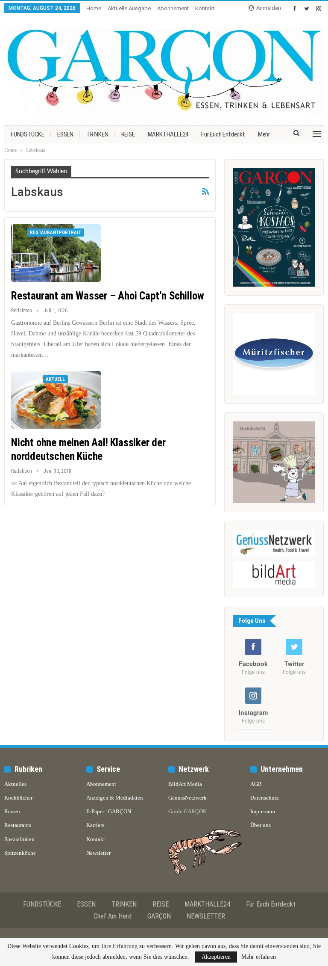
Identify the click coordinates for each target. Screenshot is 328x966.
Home (93, 8)
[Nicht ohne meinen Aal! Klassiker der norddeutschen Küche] (56, 399)
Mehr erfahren (258, 957)
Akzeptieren (216, 957)
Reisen (12, 811)
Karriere (95, 825)
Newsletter (98, 853)
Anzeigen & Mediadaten (114, 797)
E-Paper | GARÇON (108, 811)
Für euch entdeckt (223, 134)
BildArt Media (185, 784)
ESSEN (65, 134)
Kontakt (204, 8)
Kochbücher (18, 797)
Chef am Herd (113, 916)
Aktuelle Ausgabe (129, 8)
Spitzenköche (20, 853)
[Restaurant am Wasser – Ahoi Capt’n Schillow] (56, 253)
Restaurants (17, 825)
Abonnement (173, 8)
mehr (264, 134)
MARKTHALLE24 (168, 134)
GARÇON (159, 916)
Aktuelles (15, 784)
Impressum (262, 811)
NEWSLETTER (206, 916)
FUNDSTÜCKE (27, 134)
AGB (256, 784)
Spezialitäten (19, 839)
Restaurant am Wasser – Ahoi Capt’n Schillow (107, 296)
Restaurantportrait (55, 232)
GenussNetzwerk (187, 797)
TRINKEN (97, 134)
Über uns (260, 825)
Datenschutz (264, 797)
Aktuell (55, 379)
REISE (128, 134)
